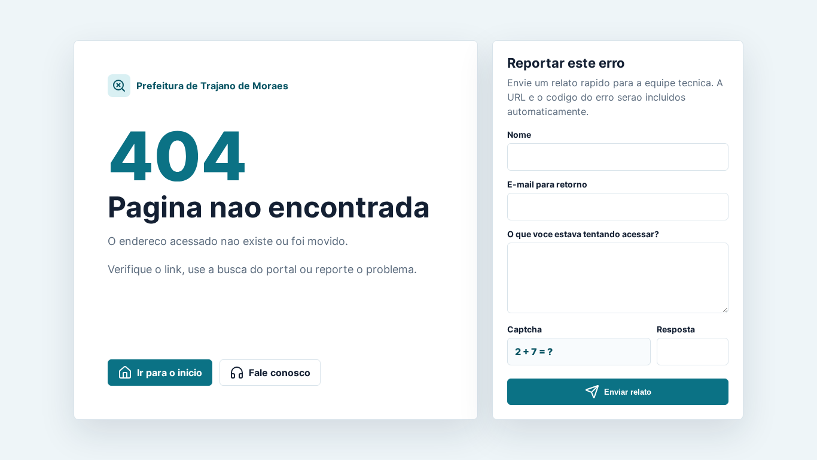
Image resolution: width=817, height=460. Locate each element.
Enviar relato (627, 392)
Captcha (524, 329)
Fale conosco (279, 373)
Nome (519, 134)
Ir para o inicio (169, 373)
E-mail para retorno (547, 184)
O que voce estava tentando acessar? (583, 234)
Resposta (676, 329)
